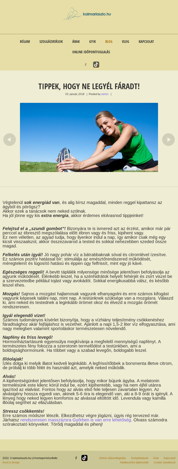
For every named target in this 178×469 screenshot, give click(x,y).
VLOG (125, 41)
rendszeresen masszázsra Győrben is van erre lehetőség (75, 419)
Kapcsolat (146, 41)
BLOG (108, 41)
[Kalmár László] (89, 19)
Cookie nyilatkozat (164, 462)
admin (105, 94)
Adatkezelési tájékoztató (134, 462)
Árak (76, 41)
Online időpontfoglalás (91, 52)
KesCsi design (11, 462)
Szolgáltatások (51, 41)
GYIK (92, 41)
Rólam (25, 41)
